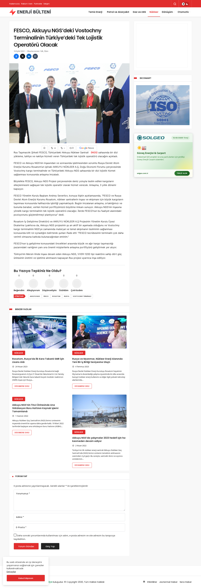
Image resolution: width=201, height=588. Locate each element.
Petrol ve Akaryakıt (118, 12)
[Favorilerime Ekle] (45, 148)
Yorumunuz (23, 493)
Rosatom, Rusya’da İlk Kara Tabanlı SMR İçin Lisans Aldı (38, 360)
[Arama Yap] (175, 3)
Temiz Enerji (95, 12)
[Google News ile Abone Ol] (86, 148)
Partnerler (38, 3)
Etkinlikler (152, 582)
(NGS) (94, 152)
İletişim (47, 3)
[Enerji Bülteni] (30, 12)
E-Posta (21, 527)
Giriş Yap (50, 546)
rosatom (56, 296)
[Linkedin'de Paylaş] (28, 56)
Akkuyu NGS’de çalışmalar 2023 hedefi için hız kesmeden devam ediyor (99, 439)
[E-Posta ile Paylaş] (35, 56)
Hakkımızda (14, 3)
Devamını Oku (22, 386)
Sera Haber (186, 582)
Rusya (66, 296)
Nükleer (153, 12)
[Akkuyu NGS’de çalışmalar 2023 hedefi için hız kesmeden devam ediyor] (99, 411)
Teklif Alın (182, 173)
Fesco (46, 296)
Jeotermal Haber (168, 582)
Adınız (20, 517)
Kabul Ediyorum (25, 578)
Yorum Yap (21, 476)
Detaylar (11, 571)
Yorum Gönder (26, 546)
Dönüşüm (167, 12)
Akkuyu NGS (35, 296)
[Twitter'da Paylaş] (22, 56)
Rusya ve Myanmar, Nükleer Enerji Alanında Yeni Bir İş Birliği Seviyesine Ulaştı (97, 360)
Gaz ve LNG (139, 12)
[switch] (185, 4)
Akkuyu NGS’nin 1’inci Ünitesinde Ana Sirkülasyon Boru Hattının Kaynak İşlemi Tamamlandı (35, 408)
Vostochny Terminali (82, 296)
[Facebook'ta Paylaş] (16, 56)
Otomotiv (183, 12)
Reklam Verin (27, 3)
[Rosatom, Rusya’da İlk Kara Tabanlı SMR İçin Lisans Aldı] (39, 332)
